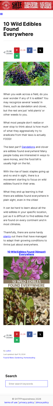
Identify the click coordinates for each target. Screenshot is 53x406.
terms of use (10, 402)
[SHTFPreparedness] (26, 5)
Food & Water (8, 358)
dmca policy (42, 402)
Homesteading (29, 358)
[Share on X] (40, 50)
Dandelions (28, 146)
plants (7, 236)
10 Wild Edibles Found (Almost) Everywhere (26, 253)
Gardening (19, 358)
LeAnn (8, 351)
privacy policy (26, 402)
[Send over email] (17, 56)
